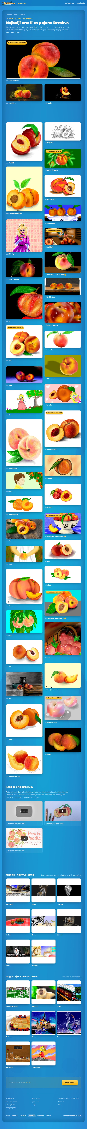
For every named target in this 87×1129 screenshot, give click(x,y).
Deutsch (23, 1115)
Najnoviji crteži (11, 1102)
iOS (59, 1105)
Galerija (15, 14)
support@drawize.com (72, 1115)
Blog (33, 1105)
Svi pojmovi (69, 3)
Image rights (11, 1108)
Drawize (9, 14)
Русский (40, 1115)
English (15, 1115)
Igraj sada (81, 3)
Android (61, 1102)
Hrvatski (32, 1115)
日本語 (48, 1115)
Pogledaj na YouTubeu (16, 823)
